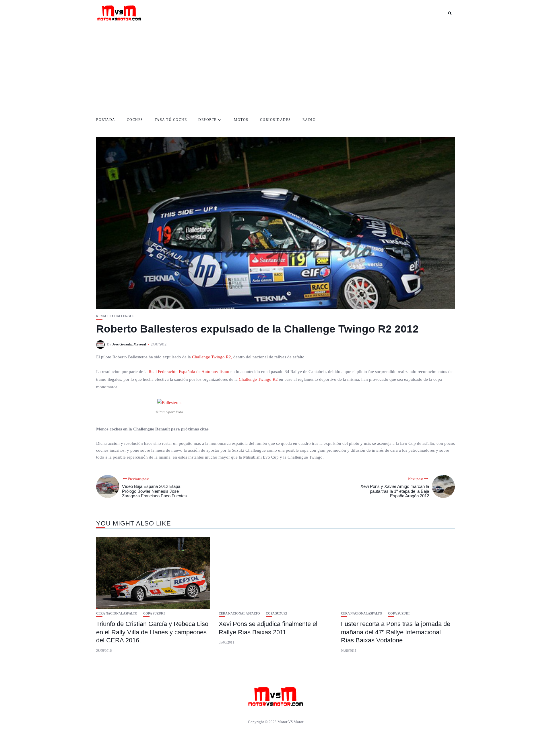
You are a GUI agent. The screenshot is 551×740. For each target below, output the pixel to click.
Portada (105, 120)
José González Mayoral (129, 344)
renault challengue (115, 316)
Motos (241, 120)
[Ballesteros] (169, 402)
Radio (309, 120)
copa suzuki (154, 613)
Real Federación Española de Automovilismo (189, 371)
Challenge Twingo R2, (212, 357)
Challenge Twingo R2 (258, 379)
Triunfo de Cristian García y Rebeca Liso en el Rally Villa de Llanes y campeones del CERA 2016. (152, 632)
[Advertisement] (275, 69)
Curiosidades (275, 120)
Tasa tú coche (171, 120)
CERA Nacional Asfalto (116, 613)
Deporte (207, 120)
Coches (135, 120)
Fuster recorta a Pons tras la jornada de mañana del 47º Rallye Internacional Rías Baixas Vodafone (395, 632)
